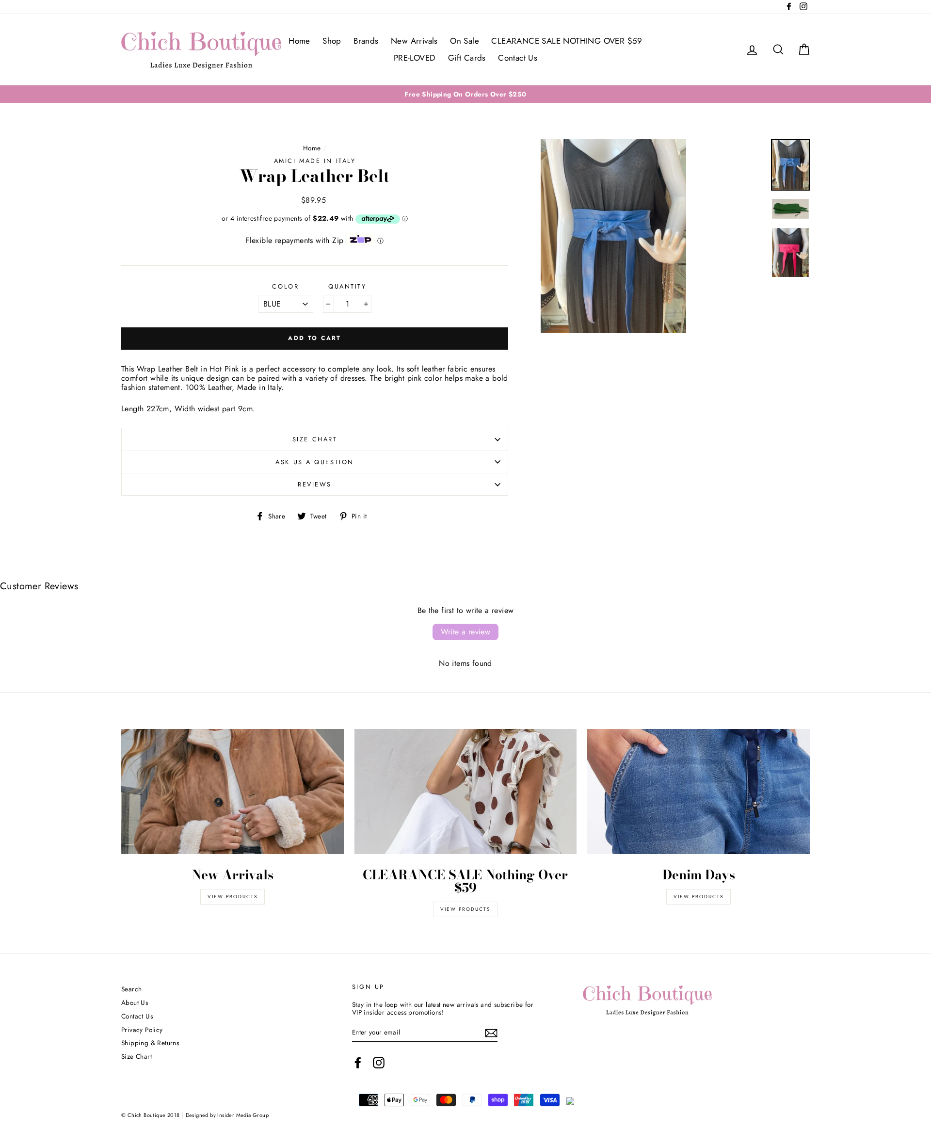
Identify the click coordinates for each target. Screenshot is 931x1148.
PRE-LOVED (415, 58)
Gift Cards (467, 58)
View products (232, 896)
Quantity (347, 286)
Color (285, 286)
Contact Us (517, 58)
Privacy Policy (142, 1030)
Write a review (466, 631)
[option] (465, 94)
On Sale (464, 41)
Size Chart (314, 439)
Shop (331, 41)
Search (131, 989)
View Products (465, 909)
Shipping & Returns (150, 1043)
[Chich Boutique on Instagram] (379, 1062)
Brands (365, 41)
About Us (134, 1002)
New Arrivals (414, 41)
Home (299, 41)
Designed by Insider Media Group (227, 1115)
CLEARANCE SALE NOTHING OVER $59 (566, 41)
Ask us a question (314, 462)
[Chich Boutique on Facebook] (358, 1062)
